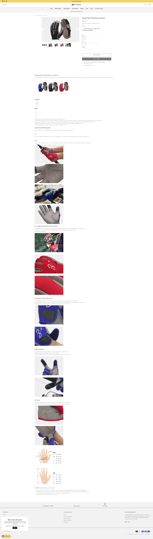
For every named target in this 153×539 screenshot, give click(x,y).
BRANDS (82, 8)
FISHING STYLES (58, 8)
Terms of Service (129, 534)
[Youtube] (6, 1)
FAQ (64, 514)
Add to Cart (96, 55)
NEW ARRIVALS (75, 8)
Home (36, 15)
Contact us (5, 522)
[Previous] (43, 29)
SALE (87, 8)
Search (4, 514)
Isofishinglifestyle (8, 531)
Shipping (89, 23)
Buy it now (97, 59)
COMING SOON (66, 8)
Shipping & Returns (7, 520)
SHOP (51, 8)
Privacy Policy (136, 534)
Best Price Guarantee (68, 516)
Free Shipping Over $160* (76, 1)
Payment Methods (6, 518)
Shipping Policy (147, 534)
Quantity (83, 47)
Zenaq (84, 26)
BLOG (91, 8)
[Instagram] (4, 1)
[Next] (78, 29)
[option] (60, 29)
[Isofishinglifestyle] (76, 5)
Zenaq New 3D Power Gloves (42, 15)
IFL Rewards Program (99, 8)
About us (4, 516)
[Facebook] (2, 1)
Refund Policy (142, 534)
